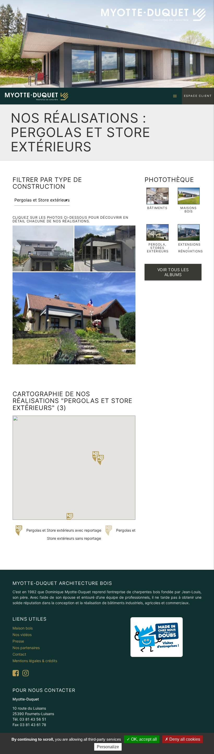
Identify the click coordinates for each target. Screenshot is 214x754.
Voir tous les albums (173, 272)
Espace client (198, 96)
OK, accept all (143, 739)
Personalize (108, 747)
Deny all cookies (184, 739)
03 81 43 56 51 (33, 719)
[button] (69, 518)
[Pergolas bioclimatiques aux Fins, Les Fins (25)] (104, 248)
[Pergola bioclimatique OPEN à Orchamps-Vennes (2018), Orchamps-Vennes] (74, 318)
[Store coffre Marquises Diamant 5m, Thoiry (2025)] (43, 248)
